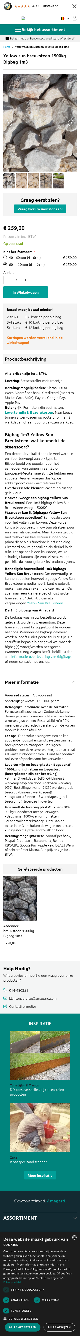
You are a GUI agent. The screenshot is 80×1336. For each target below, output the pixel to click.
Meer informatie (22, 682)
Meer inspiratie (40, 1175)
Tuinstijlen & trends (24, 1085)
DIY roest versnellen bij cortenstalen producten (37, 1091)
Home (6, 46)
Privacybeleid (12, 1282)
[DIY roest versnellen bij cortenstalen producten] (40, 1055)
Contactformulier (22, 1006)
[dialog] (40, 1284)
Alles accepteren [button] (22, 1327)
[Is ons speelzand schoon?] (40, 1127)
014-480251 (18, 990)
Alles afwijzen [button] (59, 1327)
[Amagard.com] (23, 18)
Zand (13, 1157)
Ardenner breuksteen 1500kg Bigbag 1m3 (18, 930)
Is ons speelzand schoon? (28, 1161)
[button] (40, 1318)
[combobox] (74, 1237)
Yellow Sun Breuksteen (45, 602)
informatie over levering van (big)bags (41, 656)
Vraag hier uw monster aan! (40, 208)
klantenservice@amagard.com (33, 998)
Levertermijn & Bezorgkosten (29, 412)
